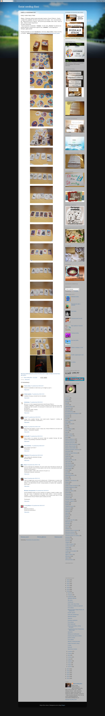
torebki (66, 516)
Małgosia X (27, 455)
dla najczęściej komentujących (72, 413)
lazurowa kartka (74, 340)
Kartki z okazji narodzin (70, 446)
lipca (69, 655)
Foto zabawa (71, 607)
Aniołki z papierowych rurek (77, 354)
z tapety (67, 547)
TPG (66, 518)
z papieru (67, 542)
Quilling (67, 504)
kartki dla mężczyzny (70, 442)
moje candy (68, 461)
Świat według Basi (28, 6)
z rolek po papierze (69, 544)
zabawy (67, 552)
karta (66, 432)
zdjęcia (66, 557)
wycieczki (67, 525)
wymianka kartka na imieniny (71, 530)
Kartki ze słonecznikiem (70, 447)
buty (66, 403)
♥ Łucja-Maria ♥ (28, 505)
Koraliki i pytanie (71, 612)
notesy (66, 477)
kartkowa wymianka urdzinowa (72, 449)
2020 (68, 587)
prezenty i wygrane (69, 501)
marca (69, 662)
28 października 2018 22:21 (33, 478)
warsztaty (67, 523)
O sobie (69, 645)
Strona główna (41, 537)
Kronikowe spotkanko (72, 620)
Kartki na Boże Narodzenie (71, 444)
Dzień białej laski (71, 624)
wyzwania (67, 540)
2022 (68, 583)
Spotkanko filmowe (72, 598)
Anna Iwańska (27, 445)
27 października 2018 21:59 (34, 426)
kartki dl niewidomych (70, 440)
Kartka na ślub (68, 434)
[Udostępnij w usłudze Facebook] (45, 377)
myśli (66, 471)
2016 (68, 670)
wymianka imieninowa (70, 533)
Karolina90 (26, 436)
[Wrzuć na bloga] (42, 377)
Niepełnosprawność (69, 475)
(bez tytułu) (73, 311)
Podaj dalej (67, 494)
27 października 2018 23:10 (36, 436)
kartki (66, 437)
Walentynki (67, 521)
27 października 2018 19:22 (38, 394)
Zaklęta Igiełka (27, 394)
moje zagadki (68, 468)
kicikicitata (27, 402)
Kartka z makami (69, 435)
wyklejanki (67, 528)
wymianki (67, 537)
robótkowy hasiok (69, 506)
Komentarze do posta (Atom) (32, 539)
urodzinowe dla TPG (70, 520)
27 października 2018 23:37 (38, 445)
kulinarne (67, 458)
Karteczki (70, 647)
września (70, 651)
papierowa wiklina (69, 490)
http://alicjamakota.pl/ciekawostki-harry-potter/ (49, 33)
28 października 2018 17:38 (33, 464)
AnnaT (25, 417)
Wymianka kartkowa (69, 532)
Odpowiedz (26, 389)
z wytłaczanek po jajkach (70, 551)
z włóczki (67, 549)
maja (69, 659)
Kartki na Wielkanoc (69, 439)
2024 (68, 579)
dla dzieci (67, 415)
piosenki (67, 492)
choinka (67, 404)
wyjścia (67, 526)
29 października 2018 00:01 (42, 490)
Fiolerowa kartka (75, 333)
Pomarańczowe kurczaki (76, 318)
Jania (25, 478)
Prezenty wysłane (69, 499)
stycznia (70, 666)
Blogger (63, 705)
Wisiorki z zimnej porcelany (74, 641)
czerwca (70, 657)
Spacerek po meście (72, 649)
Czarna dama (27, 385)
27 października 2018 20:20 (36, 402)
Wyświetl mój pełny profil (70, 699)
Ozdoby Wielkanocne (70, 487)
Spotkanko (70, 632)
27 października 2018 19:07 (37, 385)
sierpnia (70, 653)
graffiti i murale (68, 423)
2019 (68, 589)
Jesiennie (70, 618)
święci (66, 513)
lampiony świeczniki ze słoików (75, 635)
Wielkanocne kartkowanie (73, 634)
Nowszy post (25, 537)
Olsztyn (67, 482)
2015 (68, 672)
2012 (68, 678)
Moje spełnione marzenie (77, 325)
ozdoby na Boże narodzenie (71, 485)
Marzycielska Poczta (70, 459)
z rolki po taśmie (69, 545)
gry (66, 425)
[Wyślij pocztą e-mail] (41, 377)
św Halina (73, 362)
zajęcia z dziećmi (69, 554)
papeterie (67, 489)
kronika (67, 454)
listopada (70, 594)
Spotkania (67, 509)
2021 (68, 585)
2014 (68, 674)
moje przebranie (69, 466)
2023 (68, 581)
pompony (67, 497)
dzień (66, 422)
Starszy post (58, 537)
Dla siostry (70, 600)
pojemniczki (68, 496)
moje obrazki (68, 463)
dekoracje (67, 409)
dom (66, 418)
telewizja (67, 514)
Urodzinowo (70, 602)
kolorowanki (68, 451)
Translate (76, 291)
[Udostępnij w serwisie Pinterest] (46, 377)
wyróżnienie (68, 538)
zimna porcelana (69, 559)
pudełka (67, 502)
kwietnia (70, 660)
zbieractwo (27, 379)
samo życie (67, 508)
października (71, 596)
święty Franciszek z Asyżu (74, 643)
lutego (69, 664)
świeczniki (67, 511)
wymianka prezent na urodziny (72, 535)
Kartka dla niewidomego (73, 614)
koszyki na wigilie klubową (71, 453)
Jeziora (67, 430)
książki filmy (68, 456)
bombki (67, 399)
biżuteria (67, 397)
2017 (68, 669)
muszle (67, 470)
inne (66, 427)
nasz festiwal (68, 473)
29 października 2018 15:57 (38, 505)
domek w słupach (69, 420)
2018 (68, 591)
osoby (66, 483)
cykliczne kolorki (69, 406)
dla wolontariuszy (69, 411)
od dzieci (67, 478)
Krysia (25, 426)
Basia (25, 464)
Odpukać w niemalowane (71, 480)
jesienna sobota (71, 637)
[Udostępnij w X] (43, 377)
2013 (68, 676)
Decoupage (68, 408)
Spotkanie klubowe (72, 616)
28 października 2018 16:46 (36, 455)
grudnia (70, 592)
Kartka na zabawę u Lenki (77, 347)
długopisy (67, 416)
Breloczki (67, 401)
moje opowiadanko (69, 465)
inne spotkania (68, 428)
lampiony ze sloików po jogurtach (75, 605)
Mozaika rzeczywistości (30, 490)
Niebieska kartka (75, 296)
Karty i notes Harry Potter (73, 604)
